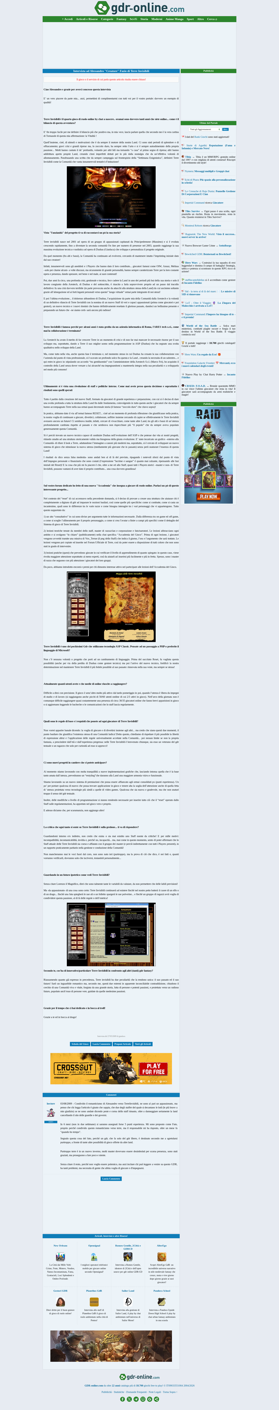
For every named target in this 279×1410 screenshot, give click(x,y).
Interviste (108, 1236)
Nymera (189, 171)
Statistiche (119, 1392)
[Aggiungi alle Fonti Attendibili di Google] (150, 1401)
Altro (200, 19)
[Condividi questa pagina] (156, 1401)
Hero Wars (190, 354)
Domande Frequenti (136, 1392)
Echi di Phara (192, 179)
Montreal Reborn (193, 225)
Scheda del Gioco (80, 1044)
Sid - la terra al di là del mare (200, 291)
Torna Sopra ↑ (170, 1392)
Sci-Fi (133, 19)
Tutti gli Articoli (143, 1044)
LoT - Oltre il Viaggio (198, 302)
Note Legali (155, 1392)
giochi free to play (153, 1385)
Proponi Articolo (122, 1044)
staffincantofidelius (194, 280)
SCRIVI (51, 1122)
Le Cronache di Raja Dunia (199, 191)
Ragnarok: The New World (200, 234)
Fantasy (121, 19)
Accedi (67, 19)
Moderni (156, 19)
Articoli (98, 1236)
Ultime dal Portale (209, 123)
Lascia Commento (101, 1044)
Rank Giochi (200, 136)
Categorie (107, 19)
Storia (144, 19)
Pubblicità (208, 71)
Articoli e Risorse (87, 19)
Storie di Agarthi (196, 145)
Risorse (123, 1236)
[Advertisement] (139, 45)
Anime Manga (174, 19)
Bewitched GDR (193, 254)
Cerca (212, 19)
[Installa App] (143, 1401)
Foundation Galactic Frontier (199, 363)
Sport (190, 19)
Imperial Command (195, 202)
